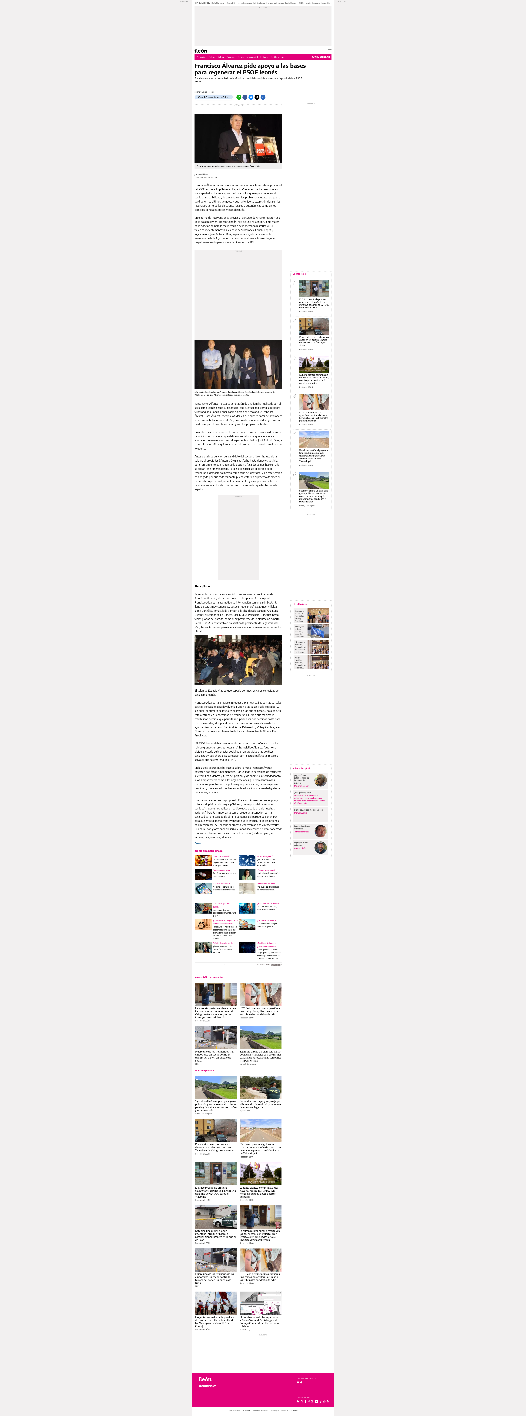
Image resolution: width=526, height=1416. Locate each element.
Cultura (221, 57)
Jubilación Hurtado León (313, 3)
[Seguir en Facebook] (305, 1401)
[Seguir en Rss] (328, 1401)
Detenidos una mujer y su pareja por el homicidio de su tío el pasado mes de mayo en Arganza (260, 1104)
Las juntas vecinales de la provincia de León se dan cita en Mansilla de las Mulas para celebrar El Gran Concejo (215, 1321)
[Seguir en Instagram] (312, 1401)
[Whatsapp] (238, 97)
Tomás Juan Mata (301, 832)
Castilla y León (277, 57)
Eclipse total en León (327, 3)
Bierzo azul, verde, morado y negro (308, 810)
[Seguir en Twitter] (302, 1401)
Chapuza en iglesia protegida (275, 3)
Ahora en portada (204, 1070)
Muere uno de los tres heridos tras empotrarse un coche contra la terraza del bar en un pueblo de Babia (214, 1056)
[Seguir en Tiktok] (321, 1401)
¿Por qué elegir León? (303, 792)
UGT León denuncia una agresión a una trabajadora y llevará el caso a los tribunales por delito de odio (260, 1011)
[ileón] (214, 1379)
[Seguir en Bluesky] (298, 1401)
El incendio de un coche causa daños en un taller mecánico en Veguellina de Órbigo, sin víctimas (214, 1147)
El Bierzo (264, 57)
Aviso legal (275, 1410)
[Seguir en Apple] (301, 1382)
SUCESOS (301, 3)
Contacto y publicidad (289, 1410)
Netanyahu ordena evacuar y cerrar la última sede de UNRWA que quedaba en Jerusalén (300, 631)
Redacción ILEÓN (202, 1021)
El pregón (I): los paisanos (301, 843)
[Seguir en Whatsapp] (324, 1401)
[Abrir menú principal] (329, 51)
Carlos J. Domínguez (248, 1064)
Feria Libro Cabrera (259, 3)
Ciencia (241, 57)
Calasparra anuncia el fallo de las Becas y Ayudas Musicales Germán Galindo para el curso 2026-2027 (300, 616)
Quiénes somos (234, 1410)
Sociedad (231, 57)
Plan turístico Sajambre (218, 3)
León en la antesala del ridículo (302, 827)
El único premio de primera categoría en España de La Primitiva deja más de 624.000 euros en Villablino (215, 1192)
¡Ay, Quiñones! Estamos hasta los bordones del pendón (301, 779)
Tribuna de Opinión (302, 768)
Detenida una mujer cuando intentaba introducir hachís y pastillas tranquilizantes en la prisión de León (216, 1235)
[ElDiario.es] (321, 57)
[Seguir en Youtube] (316, 1401)
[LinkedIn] (263, 97)
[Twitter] (257, 97)
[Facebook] (244, 97)
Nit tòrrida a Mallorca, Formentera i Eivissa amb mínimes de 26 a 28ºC (300, 647)
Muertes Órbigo (231, 3)
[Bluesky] (250, 97)
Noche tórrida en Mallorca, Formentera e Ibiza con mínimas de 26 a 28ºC (300, 663)
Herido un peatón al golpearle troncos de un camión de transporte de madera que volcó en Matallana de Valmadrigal (260, 1149)
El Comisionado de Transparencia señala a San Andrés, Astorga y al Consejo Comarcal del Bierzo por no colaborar (260, 1321)
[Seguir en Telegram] (309, 1401)
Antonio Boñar (300, 848)
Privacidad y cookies (260, 1410)
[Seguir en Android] (298, 1382)
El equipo (246, 1410)
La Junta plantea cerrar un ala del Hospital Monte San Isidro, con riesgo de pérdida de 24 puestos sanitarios (259, 1192)
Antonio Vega (245, 1329)
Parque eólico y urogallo (245, 3)
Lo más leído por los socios (209, 977)
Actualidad (201, 57)
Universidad (252, 57)
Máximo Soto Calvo (302, 786)
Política (212, 57)
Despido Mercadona (291, 3)
